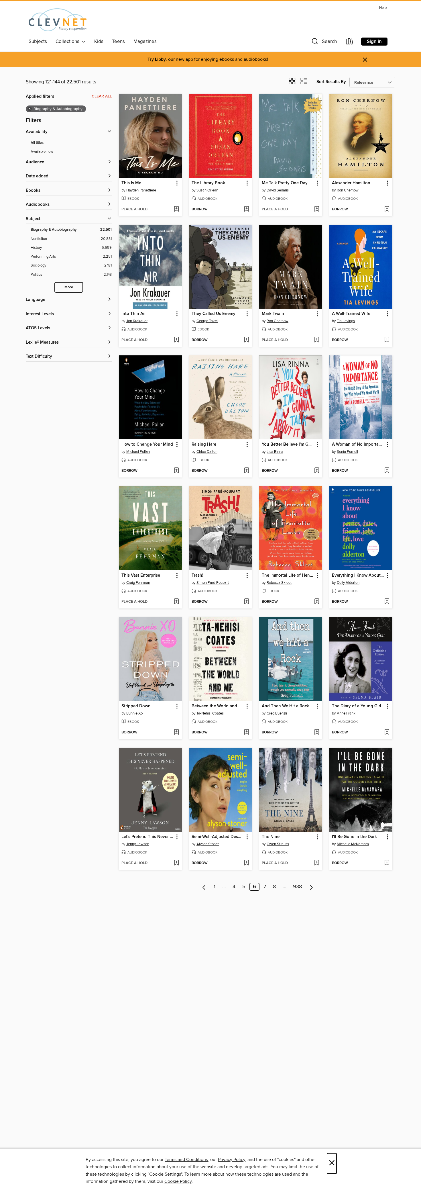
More (68, 287)
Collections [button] (69, 41)
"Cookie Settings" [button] (165, 1174)
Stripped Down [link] (136, 706)
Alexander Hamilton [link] (351, 183)
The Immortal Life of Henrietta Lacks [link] (288, 575)
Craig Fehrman (138, 582)
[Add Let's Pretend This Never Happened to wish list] (176, 863)
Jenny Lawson (137, 844)
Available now (42, 151)
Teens (118, 41)
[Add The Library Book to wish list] (246, 209)
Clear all (102, 96)
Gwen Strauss (278, 844)
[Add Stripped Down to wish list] (176, 732)
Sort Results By (331, 82)
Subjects (38, 41)
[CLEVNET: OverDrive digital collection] (57, 20)
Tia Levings (346, 321)
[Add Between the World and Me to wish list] (246, 732)
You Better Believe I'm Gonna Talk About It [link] (288, 444)
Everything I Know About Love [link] (358, 575)
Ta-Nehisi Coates (210, 713)
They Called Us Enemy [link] (213, 313)
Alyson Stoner (207, 844)
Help (383, 8)
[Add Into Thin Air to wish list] (176, 340)
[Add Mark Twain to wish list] (316, 340)
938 (297, 887)
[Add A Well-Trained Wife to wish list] (386, 340)
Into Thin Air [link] (133, 313)
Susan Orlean (207, 190)
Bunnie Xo (134, 713)
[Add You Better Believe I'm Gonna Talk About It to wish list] (316, 471)
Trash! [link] (197, 575)
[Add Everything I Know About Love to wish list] (386, 602)
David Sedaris (278, 190)
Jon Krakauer (136, 321)
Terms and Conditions (186, 1159)
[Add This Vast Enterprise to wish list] (176, 602)
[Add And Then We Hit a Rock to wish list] (316, 732)
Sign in (374, 41)
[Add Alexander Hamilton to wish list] (386, 209)
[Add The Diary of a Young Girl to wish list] (386, 732)
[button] (323, 42)
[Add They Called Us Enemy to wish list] (246, 340)
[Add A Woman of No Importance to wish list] (386, 471)
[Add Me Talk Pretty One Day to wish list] (316, 209)
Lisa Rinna (275, 451)
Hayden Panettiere (141, 190)
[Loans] (349, 42)
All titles (37, 142)
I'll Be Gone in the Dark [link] (354, 836)
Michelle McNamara (353, 844)
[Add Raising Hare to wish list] (246, 471)
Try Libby (156, 59)
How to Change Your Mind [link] (147, 444)
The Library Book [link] (208, 183)
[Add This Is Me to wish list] (176, 209)
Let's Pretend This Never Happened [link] (147, 836)
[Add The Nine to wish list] (316, 863)
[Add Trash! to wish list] (246, 602)
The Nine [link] (271, 836)
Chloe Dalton (206, 451)
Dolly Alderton (348, 582)
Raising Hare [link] (204, 444)
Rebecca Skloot (279, 582)
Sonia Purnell (347, 451)
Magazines (145, 41)
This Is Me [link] (131, 183)
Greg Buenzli (277, 713)
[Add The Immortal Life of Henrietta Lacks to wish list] (316, 602)
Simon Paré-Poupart (212, 582)
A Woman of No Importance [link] (358, 444)
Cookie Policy (178, 1181)
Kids (98, 41)
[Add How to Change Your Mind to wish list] (176, 471)
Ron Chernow (348, 190)
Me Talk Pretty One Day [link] (285, 183)
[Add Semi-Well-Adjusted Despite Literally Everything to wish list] (246, 863)
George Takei (207, 321)
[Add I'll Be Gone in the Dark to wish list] (386, 863)
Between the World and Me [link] (218, 706)
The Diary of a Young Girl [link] (356, 706)
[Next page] (311, 886)
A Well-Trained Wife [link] (351, 313)
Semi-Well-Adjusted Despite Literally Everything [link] (218, 836)
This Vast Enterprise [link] (140, 575)
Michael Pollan (138, 451)
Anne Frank (346, 713)
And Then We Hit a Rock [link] (285, 706)
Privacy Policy (231, 1159)
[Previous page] (204, 886)
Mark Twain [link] (273, 313)
